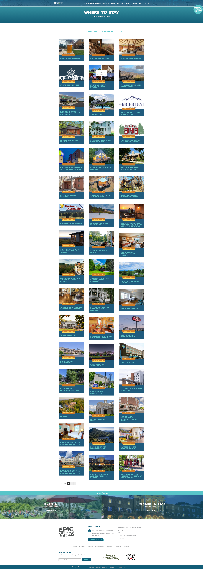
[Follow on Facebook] (72, 567)
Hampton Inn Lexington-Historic (70, 389)
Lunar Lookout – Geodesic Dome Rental (98, 86)
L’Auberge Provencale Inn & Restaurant (101, 337)
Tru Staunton (127, 363)
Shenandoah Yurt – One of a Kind (100, 196)
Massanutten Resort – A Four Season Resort (70, 279)
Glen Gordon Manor (131, 59)
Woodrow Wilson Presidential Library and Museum (131, 476)
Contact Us (134, 3)
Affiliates (120, 533)
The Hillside (96, 114)
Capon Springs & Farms (98, 251)
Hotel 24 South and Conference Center (70, 443)
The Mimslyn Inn (68, 335)
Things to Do (105, 3)
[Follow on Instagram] (78, 567)
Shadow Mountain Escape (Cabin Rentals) (99, 279)
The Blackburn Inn (130, 309)
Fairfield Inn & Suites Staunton (131, 389)
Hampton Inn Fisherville (96, 392)
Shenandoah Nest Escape (69, 141)
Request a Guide (96, 539)
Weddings (90, 546)
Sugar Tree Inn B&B (70, 85)
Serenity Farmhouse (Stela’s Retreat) (100, 141)
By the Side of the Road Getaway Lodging (99, 308)
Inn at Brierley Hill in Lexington (130, 113)
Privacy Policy (122, 567)
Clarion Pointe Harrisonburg (128, 447)
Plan (140, 3)
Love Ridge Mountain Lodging (100, 168)
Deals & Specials (99, 546)
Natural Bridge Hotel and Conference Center (101, 476)
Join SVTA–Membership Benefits (127, 535)
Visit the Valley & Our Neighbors (92, 3)
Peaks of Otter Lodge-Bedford (98, 447)
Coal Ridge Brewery (70, 59)
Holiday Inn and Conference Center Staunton (70, 112)
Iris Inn (63, 416)
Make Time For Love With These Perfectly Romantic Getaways (131, 224)
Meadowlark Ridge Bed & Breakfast (130, 168)
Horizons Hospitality (71, 223)
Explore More (51, 510)
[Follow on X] (75, 567)
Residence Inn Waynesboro (97, 364)
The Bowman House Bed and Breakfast (130, 141)
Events (122, 3)
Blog (127, 3)
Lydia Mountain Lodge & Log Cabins (132, 85)
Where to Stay (115, 3)
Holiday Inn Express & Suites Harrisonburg (71, 168)
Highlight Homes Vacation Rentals (129, 196)
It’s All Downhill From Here (99, 224)
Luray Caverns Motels (97, 420)
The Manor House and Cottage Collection (71, 308)
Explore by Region (108, 31)
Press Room (109, 546)
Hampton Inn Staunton (66, 362)
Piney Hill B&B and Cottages (130, 282)
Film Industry (118, 546)
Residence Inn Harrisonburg (128, 335)
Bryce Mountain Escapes (68, 196)
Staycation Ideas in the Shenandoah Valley (70, 250)
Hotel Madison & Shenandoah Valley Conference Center (70, 471)
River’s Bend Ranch (100, 59)
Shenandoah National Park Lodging (128, 253)
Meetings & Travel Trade (79, 546)
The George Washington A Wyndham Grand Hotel (129, 418)
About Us (120, 530)
